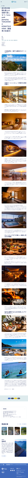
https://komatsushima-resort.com (7, 415)
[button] (9, 398)
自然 (5, 40)
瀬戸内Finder (3, 464)
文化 (9, 40)
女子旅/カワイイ (15, 40)
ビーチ (7, 40)
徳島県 (2, 37)
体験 (11, 40)
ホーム (1, 464)
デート (2, 40)
